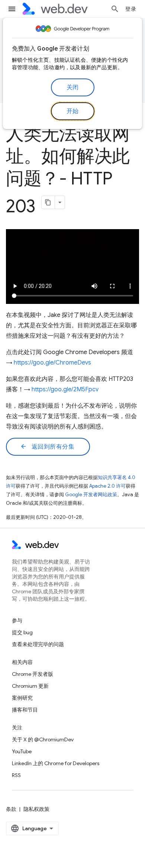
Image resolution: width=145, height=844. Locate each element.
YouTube (22, 751)
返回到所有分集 (47, 446)
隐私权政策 (36, 809)
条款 (11, 809)
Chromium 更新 (30, 686)
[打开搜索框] (114, 8)
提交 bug (22, 632)
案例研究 (22, 697)
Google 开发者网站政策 (91, 494)
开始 (73, 111)
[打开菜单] (11, 9)
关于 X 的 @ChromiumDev (43, 739)
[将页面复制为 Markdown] (48, 202)
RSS (16, 775)
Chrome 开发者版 (32, 674)
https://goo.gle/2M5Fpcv (65, 389)
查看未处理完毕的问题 (38, 644)
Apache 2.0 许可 (107, 486)
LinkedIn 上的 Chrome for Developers (55, 763)
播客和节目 (25, 709)
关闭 (73, 87)
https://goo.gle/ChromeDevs (52, 362)
